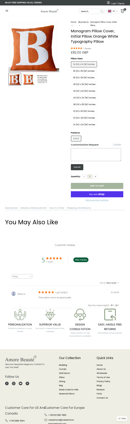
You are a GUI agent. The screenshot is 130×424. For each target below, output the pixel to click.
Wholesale (102, 373)
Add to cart (97, 185)
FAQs (99, 393)
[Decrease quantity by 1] (84, 177)
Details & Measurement (33, 207)
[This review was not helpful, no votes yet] (116, 305)
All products (83, 22)
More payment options (97, 200)
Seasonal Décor (67, 393)
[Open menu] (6, 11)
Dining (62, 381)
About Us (101, 369)
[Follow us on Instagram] (13, 383)
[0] (122, 11)
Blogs (99, 385)
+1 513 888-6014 (17, 420)
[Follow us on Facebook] (7, 383)
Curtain (62, 369)
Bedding (63, 365)
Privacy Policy (103, 381)
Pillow (62, 377)
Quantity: (75, 176)
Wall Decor (64, 373)
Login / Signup (117, 3)
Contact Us (102, 397)
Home (73, 22)
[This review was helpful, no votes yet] (112, 305)
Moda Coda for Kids (68, 389)
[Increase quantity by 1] (95, 177)
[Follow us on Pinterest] (27, 383)
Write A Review (81, 260)
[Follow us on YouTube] (20, 383)
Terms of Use (103, 377)
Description (11, 207)
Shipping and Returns (79, 207)
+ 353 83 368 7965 (57, 415)
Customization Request (85, 144)
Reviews (101, 389)
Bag (61, 385)
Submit (77, 167)
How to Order (56, 207)
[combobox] (89, 11)
